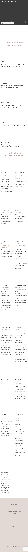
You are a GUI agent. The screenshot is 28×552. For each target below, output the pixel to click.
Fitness (4, 83)
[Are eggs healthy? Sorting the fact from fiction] (14, 115)
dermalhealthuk (5, 479)
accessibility (14, 515)
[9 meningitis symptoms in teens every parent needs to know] (14, 95)
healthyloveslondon (6, 212)
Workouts (5, 142)
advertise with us (14, 509)
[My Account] (12, 14)
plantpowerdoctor (20, 289)
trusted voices (14, 506)
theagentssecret (6, 333)
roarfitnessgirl (19, 212)
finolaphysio (4, 289)
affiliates (14, 526)
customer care (14, 529)
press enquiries (14, 531)
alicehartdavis (19, 178)
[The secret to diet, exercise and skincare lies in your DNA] (14, 75)
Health (4, 61)
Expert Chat (6, 102)
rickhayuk (4, 418)
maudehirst (18, 383)
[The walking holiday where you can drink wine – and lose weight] (14, 134)
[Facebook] (5, 1)
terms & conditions (14, 520)
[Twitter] (2, 1)
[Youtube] (12, 1)
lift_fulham (4, 383)
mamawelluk (19, 420)
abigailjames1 (5, 177)
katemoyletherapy (20, 333)
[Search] (12, 7)
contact (14, 524)
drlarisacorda (5, 247)
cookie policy (14, 517)
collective (14, 504)
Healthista (18, 546)
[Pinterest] (15, 1)
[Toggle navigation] (25, 22)
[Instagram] (8, 1)
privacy (14, 513)
